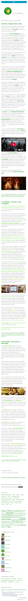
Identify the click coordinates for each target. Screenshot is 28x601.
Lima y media (6, 519)
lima (22, 517)
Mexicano (4, 522)
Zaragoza (19, 335)
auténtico (14, 459)
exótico (19, 514)
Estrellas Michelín (4, 501)
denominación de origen (5, 333)
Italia (10, 517)
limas (24, 517)
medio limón (15, 521)
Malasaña (2, 521)
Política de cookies (14, 595)
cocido (14, 511)
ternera (7, 525)
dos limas (10, 513)
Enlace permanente (21, 196)
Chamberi (3, 511)
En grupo (13, 499)
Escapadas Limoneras (20, 499)
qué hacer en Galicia (17, 195)
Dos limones (24, 513)
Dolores (11, 333)
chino (6, 511)
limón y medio (16, 519)
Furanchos (6, 195)
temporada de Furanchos (5, 196)
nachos (11, 522)
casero (18, 194)
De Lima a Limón (4, 497)
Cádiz (23, 511)
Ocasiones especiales (5, 502)
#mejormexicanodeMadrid (6, 494)
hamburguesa (10, 515)
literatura (5, 335)
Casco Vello (18, 510)
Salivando (17, 581)
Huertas (20, 515)
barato (9, 510)
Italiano (10, 501)
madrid (22, 519)
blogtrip (22, 494)
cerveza (24, 510)
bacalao (6, 510)
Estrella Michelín (15, 514)
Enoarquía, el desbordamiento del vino (8, 580)
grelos (25, 514)
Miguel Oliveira (11, 581)
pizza (20, 522)
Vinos (16, 332)
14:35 (14, 494)
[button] (5, 289)
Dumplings (3, 514)
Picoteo (7, 332)
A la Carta (7, 459)
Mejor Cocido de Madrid (17, 501)
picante (14, 522)
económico (16, 333)
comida (24, 194)
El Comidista (14, 578)
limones (12, 519)
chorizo (21, 194)
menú (20, 521)
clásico (11, 511)
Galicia (10, 195)
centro (21, 510)
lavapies (20, 517)
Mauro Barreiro (4, 581)
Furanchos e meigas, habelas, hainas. (11, 23)
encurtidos (20, 333)
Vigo (8, 527)
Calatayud (22, 332)
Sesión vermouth (12, 332)
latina (17, 517)
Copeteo (8, 496)
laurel (13, 195)
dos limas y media (22, 459)
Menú (14, 2)
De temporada (16, 497)
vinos (16, 335)
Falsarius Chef (19, 580)
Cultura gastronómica (10, 194)
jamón (15, 517)
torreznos (13, 525)
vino (16, 196)
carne (14, 510)
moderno (8, 522)
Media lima (9, 521)
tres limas (21, 525)
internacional (5, 517)
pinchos (9, 335)
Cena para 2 (3, 496)
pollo (22, 522)
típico (23, 195)
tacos (2, 525)
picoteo (17, 522)
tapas (5, 525)
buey (12, 510)
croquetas (20, 511)
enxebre (2, 195)
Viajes (7, 504)
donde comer (3, 513)
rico (11, 524)
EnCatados (19, 578)
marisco (5, 521)
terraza (10, 525)
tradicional (13, 196)
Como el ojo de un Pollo (5, 578)
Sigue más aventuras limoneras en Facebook (13, 477)
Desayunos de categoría (5, 499)
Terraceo (3, 504)
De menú (10, 497)
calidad (17, 459)
